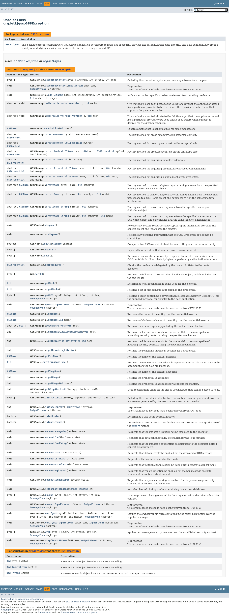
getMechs (53, 289)
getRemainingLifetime (61, 350)
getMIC (49, 295)
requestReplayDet (56, 470)
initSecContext (54, 397)
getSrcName (52, 356)
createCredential (56, 159)
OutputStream (38, 89)
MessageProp (37, 298)
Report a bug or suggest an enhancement (22, 599)
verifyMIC (51, 513)
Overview (6, 4)
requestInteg (53, 452)
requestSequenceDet (57, 479)
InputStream (75, 85)
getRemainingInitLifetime (64, 341)
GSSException (40, 34)
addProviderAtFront (58, 115)
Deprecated (66, 4)
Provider (74, 103)
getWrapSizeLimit (56, 389)
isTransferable (54, 422)
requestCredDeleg (56, 443)
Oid (32, 98)
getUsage (53, 377)
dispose (49, 225)
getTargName (52, 371)
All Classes (8, 9)
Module (18, 4)
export (49, 249)
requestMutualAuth (56, 464)
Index (78, 4)
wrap (47, 532)
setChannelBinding (56, 489)
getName (53, 313)
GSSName (58, 95)
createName (52, 185)
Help (85, 4)
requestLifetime (55, 458)
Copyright (6, 610)
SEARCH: (188, 10)
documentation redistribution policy (79, 612)
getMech (49, 283)
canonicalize (51, 128)
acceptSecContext (56, 79)
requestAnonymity (56, 431)
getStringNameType (54, 362)
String (65, 206)
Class (39, 4)
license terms (44, 612)
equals (47, 243)
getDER (39, 274)
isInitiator (52, 416)
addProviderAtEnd (56, 103)
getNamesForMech (56, 325)
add (50, 95)
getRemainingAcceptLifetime (65, 331)
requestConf (52, 437)
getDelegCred (53, 264)
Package (29, 4)
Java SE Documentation (78, 602)
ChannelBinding (78, 489)
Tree (54, 4)
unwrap (49, 495)
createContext (54, 134)
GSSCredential (73, 142)
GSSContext (13, 137)
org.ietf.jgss (12, 44)
